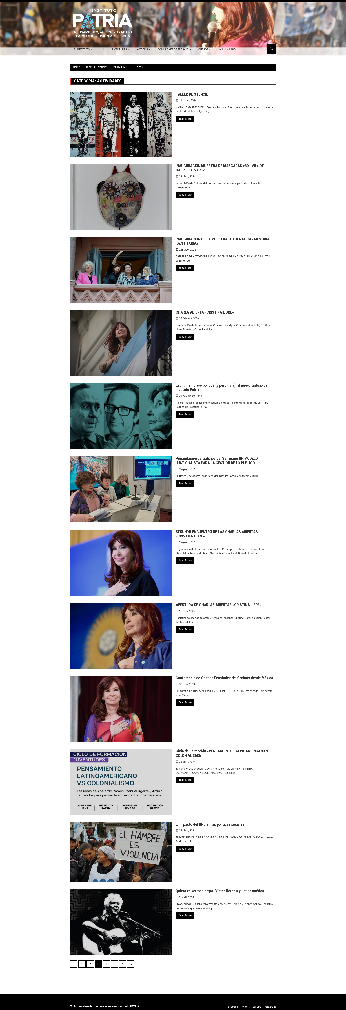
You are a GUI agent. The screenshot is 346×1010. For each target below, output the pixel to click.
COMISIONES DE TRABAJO (173, 49)
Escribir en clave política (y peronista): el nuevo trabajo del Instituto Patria (222, 387)
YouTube (256, 1006)
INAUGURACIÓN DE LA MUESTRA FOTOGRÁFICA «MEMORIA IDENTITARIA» (222, 241)
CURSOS (203, 49)
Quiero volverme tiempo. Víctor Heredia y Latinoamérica (220, 891)
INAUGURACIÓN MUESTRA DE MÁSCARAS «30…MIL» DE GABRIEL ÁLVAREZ (220, 168)
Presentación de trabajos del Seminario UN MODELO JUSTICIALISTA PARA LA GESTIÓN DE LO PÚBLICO (217, 460)
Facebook (232, 1006)
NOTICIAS (142, 49)
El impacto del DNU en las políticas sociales (210, 824)
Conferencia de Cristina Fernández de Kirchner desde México (224, 678)
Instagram (270, 1006)
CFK (102, 49)
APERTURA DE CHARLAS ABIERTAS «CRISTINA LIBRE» (218, 605)
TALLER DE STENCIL (192, 94)
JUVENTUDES (119, 49)
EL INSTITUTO (82, 49)
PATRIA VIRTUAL (227, 49)
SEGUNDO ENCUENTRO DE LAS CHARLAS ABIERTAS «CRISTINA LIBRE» (217, 533)
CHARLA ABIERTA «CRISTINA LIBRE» (205, 312)
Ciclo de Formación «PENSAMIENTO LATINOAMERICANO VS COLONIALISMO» (223, 753)
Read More (185, 119)
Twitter (244, 1006)
